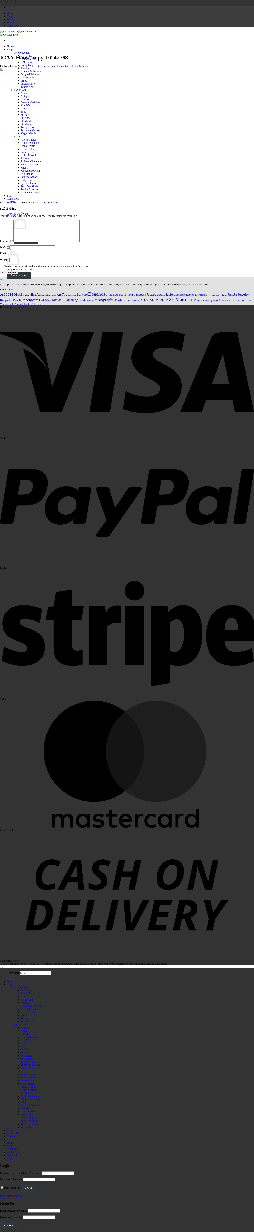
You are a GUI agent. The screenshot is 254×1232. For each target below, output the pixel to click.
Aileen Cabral (28, 1074)
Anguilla (29, 294)
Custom (11, 1136)
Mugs (48, 300)
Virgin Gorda (7, 304)
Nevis (24, 1043)
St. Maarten (159, 300)
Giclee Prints (221, 295)
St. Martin (179, 299)
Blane (109, 294)
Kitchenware (28, 300)
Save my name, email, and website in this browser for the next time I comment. (47, 266)
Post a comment (8, 202)
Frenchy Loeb (28, 1086)
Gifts (232, 294)
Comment (6, 241)
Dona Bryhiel (28, 1080)
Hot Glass (26, 61)
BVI (130, 294)
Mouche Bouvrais (30, 1105)
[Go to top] (1, 967)
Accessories (11, 294)
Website (4, 259)
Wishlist (11, 22)
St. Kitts (25, 1052)
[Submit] (11, 977)
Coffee (195, 295)
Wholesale (12, 19)
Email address (13, 1210)
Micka (24, 1102)
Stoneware (224, 300)
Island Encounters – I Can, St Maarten (70, 66)
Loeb (42, 300)
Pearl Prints (86, 300)
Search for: (13, 972)
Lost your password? (11, 1195)
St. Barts (25, 1049)
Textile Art (235, 301)
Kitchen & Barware (31, 1005)
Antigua (42, 294)
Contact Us (13, 25)
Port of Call (20, 1024)
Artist (17, 1071)
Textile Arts (27, 1021)
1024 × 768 (40, 66)
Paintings (71, 300)
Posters (120, 300)
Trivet (248, 300)
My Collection (22, 52)
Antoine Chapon (30, 1077)
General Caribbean (31, 1036)
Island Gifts (27, 999)
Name (4, 247)
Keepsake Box (9, 300)
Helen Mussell (28, 1089)
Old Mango (27, 1108)
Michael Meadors (30, 1099)
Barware (82, 294)
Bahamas (72, 295)
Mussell (58, 300)
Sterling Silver (211, 300)
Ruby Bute (27, 1114)
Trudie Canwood (30, 1124)
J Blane (25, 1092)
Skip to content (8, 1)
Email (4, 253)
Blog (9, 1130)
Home (10, 13)
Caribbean (140, 294)
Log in (28, 1187)
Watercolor (36, 304)
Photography (103, 300)
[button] (17, 213)
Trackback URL (50, 202)
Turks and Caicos (30, 1064)
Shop (10, 16)
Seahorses (136, 301)
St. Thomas (196, 300)
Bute (116, 294)
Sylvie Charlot (28, 1117)
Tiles (241, 300)
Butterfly (123, 295)
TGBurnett (18, 306)
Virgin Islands (22, 304)
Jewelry (243, 294)
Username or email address (20, 1173)
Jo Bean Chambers (31, 1096)
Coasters (187, 294)
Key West (26, 1040)
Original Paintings (30, 1008)
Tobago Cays (28, 1061)
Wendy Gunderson (31, 1127)
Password (11, 1179)
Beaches (96, 294)
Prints (24, 1015)
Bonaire (25, 1033)
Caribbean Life (160, 294)
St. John (144, 300)
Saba (128, 300)
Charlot (178, 294)
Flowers (211, 295)
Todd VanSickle (29, 1120)
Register (8, 1225)
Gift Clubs (26, 990)
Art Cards (52, 295)
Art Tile (62, 294)
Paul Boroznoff (29, 1111)
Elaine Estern (28, 1083)
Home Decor (28, 993)
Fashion (202, 294)
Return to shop (19, 275)
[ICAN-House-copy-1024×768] (88, 199)
